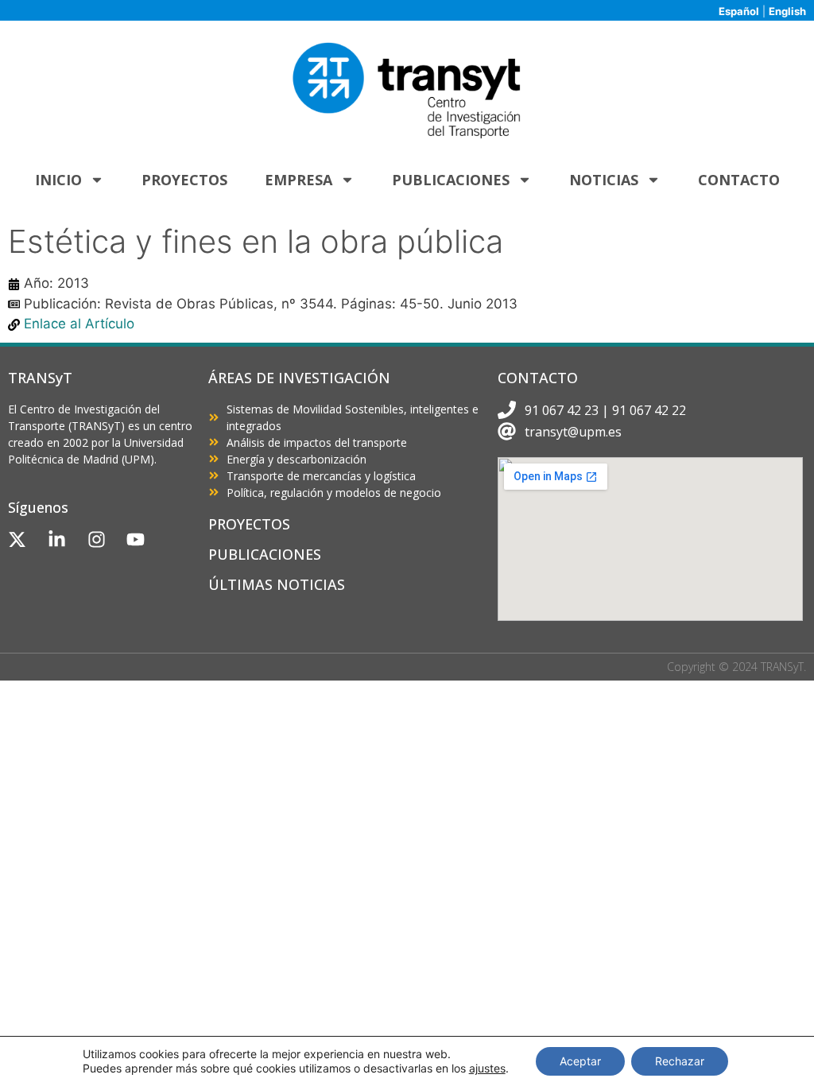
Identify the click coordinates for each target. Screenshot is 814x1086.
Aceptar (580, 1061)
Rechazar (679, 1061)
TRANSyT (40, 377)
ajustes (487, 1068)
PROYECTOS (249, 523)
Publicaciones (451, 179)
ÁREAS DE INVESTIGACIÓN (299, 377)
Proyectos (184, 179)
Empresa (298, 179)
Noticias (603, 179)
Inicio (58, 179)
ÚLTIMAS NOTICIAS (276, 584)
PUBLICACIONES (264, 554)
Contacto (739, 179)
